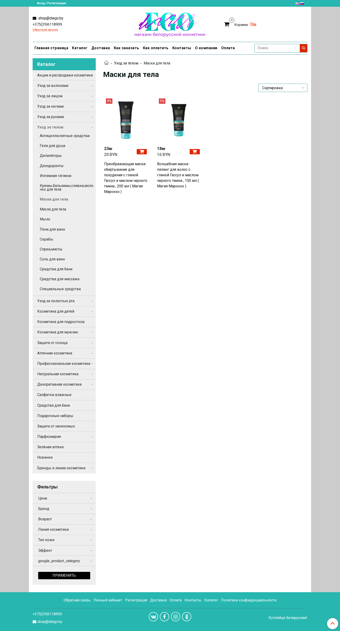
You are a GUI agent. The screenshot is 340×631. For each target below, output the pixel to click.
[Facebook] (164, 616)
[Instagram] (175, 616)
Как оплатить (156, 48)
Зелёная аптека (50, 447)
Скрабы (46, 239)
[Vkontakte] (153, 616)
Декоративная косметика (59, 384)
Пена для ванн (52, 229)
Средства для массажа (59, 279)
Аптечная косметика (54, 353)
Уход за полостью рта (55, 301)
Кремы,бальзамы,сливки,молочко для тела (66, 187)
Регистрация (136, 600)
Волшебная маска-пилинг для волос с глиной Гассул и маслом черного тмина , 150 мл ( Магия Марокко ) (178, 175)
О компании (206, 48)
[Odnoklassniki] (186, 616)
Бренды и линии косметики (61, 468)
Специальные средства (60, 289)
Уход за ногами (50, 106)
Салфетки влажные (54, 395)
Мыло (45, 219)
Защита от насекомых (56, 426)
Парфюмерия (49, 436)
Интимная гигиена (55, 176)
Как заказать (126, 48)
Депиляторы (51, 155)
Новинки (45, 457)
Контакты (181, 48)
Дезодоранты (52, 166)
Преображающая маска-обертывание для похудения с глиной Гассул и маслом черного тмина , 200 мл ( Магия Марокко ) (125, 178)
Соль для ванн (52, 259)
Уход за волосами (52, 85)
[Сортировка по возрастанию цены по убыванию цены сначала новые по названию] (282, 88)
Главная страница (51, 48)
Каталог (80, 48)
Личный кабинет (107, 600)
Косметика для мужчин (57, 332)
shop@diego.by (50, 18)
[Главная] (106, 63)
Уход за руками (50, 117)
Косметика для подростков (61, 322)
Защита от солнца (52, 343)
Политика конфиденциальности (248, 600)
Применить (64, 575)
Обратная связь (77, 600)
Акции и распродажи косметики (65, 75)
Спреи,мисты (51, 249)
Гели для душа (52, 145)
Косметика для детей (55, 311)
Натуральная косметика (57, 374)
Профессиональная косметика (63, 363)
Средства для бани (56, 269)
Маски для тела (54, 199)
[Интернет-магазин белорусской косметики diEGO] (170, 24)
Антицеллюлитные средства (65, 136)
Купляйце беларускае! (288, 618)
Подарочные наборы (55, 416)
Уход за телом (126, 63)
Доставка (100, 48)
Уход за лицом (49, 96)
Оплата (228, 48)
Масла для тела (53, 209)
